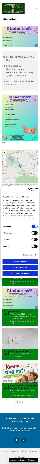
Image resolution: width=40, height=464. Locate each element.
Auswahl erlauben (20, 267)
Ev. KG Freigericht (28, 427)
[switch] (34, 233)
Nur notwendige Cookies (20, 273)
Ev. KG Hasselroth (10, 427)
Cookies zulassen (20, 261)
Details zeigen (28, 255)
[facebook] (17, 440)
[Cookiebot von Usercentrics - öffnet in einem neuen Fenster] (28, 189)
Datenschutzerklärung (11, 451)
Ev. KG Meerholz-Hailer (20, 430)
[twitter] (24, 440)
